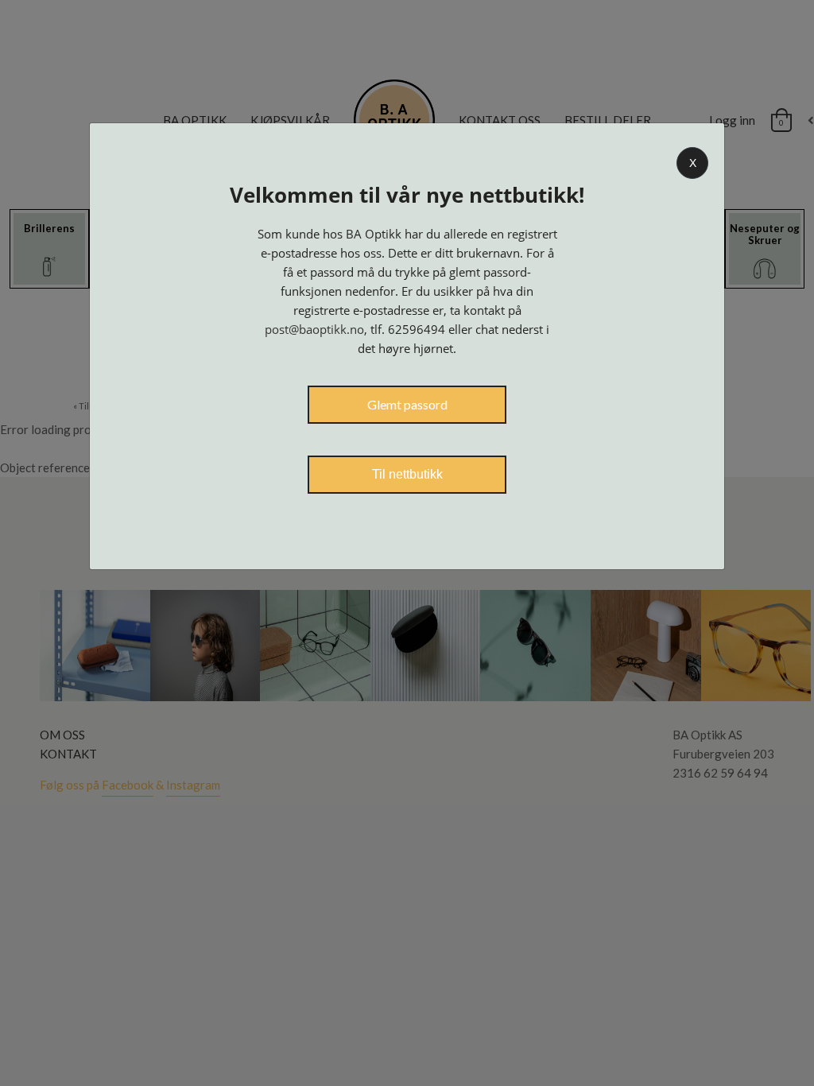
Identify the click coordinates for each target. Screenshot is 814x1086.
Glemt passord (407, 404)
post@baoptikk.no (314, 329)
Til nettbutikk (407, 474)
